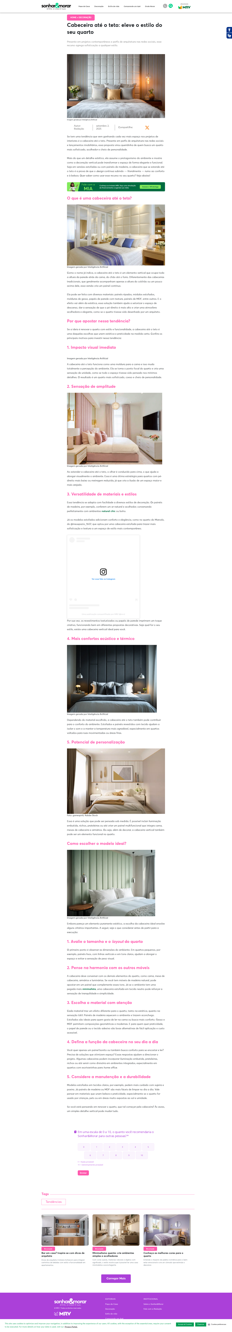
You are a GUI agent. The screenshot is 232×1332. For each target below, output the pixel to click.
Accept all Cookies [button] (185, 1324)
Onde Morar (150, 6)
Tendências (54, 1201)
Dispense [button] (200, 1324)
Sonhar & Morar (56, 4)
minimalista (89, 989)
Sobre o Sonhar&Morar (153, 1304)
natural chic (108, 511)
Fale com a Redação (153, 1309)
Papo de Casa (84, 6)
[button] (217, 1324)
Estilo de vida (113, 6)
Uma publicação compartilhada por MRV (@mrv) (103, 614)
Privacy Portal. (71, 1327)
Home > (74, 18)
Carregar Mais (116, 1278)
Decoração (99, 6)
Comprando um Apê (132, 6)
